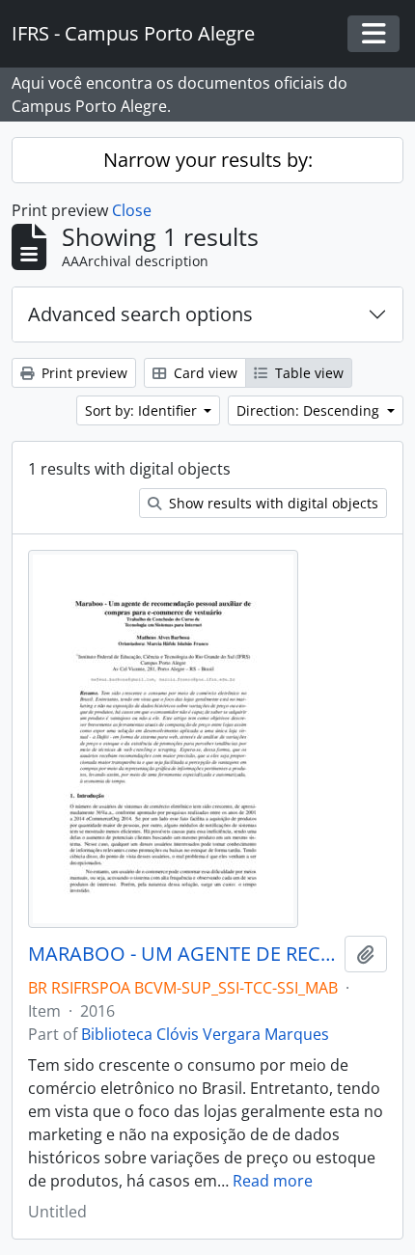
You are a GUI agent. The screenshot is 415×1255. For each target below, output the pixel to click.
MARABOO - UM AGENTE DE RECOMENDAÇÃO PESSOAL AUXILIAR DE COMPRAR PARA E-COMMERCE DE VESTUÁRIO (182, 954)
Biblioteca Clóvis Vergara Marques (205, 1034)
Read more (273, 1180)
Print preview (82, 373)
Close (132, 210)
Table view (307, 373)
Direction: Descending (309, 410)
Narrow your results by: (208, 160)
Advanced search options (140, 314)
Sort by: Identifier (143, 410)
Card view (203, 373)
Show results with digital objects (271, 503)
